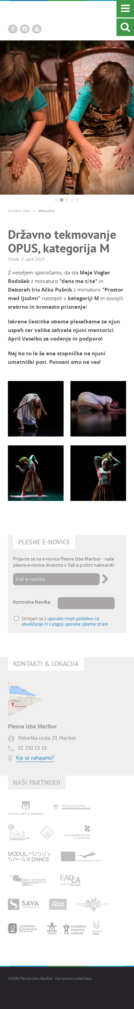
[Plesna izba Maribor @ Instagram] (25, 29)
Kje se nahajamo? (35, 758)
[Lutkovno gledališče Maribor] (22, 928)
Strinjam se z (65, 621)
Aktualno (46, 211)
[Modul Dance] (29, 856)
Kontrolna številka (31, 602)
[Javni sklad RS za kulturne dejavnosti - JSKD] (19, 832)
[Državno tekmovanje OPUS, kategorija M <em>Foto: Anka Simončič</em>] (36, 408)
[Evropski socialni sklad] (29, 880)
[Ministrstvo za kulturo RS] (72, 808)
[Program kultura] (81, 856)
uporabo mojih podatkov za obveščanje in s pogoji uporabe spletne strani (65, 621)
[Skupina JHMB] (74, 928)
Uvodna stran (19, 211)
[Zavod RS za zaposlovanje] (77, 832)
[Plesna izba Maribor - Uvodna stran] (51, 14)
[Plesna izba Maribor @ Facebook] (13, 29)
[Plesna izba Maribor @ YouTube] (37, 29)
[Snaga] (58, 904)
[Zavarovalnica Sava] (23, 904)
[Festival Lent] (93, 904)
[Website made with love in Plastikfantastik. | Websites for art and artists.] (27, 997)
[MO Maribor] (25, 808)
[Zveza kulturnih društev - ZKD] (47, 832)
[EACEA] (70, 880)
